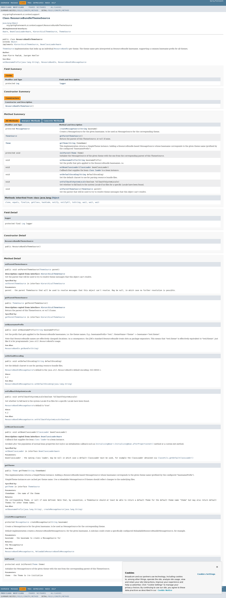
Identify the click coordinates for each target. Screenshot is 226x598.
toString (76, 202)
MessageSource (23, 129)
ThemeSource (65, 32)
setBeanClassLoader (69, 167)
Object (14, 42)
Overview (5, 3)
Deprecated (38, 3)
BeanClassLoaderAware (20, 32)
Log (17, 83)
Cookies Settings (206, 574)
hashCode (46, 202)
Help (54, 3)
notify (55, 202)
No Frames (41, 7)
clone (7, 202)
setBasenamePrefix (68, 160)
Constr (26, 10)
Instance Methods (31, 121)
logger (63, 83)
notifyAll (65, 202)
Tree (29, 3)
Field (19, 10)
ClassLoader (85, 167)
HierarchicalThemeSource (45, 32)
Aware (5, 32)
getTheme (64, 143)
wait (85, 202)
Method (34, 10)
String (84, 129)
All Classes (56, 7)
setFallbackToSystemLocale (73, 182)
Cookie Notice (164, 590)
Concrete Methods (53, 121)
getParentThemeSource (70, 136)
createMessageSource (70, 129)
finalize (25, 202)
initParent (65, 153)
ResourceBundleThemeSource (18, 106)
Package (14, 3)
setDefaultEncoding (69, 174)
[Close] (217, 567)
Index (47, 3)
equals (15, 202)
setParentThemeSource (70, 189)
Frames (32, 7)
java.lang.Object (10, 23)
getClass (35, 202)
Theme (8, 143)
